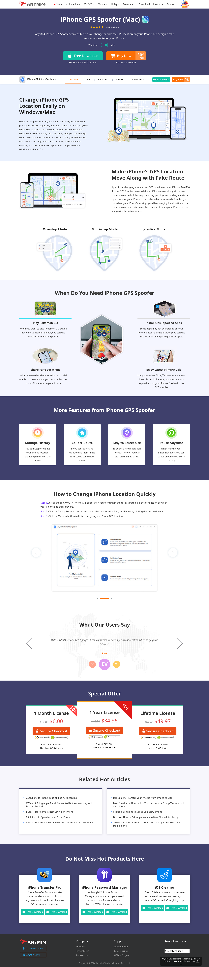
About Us (80, 947)
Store (59, 4)
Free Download (161, 79)
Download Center (34, 948)
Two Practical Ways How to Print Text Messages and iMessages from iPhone (147, 824)
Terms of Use (82, 955)
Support (171, 4)
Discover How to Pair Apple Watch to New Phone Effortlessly (145, 817)
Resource (158, 4)
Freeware (128, 4)
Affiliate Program (122, 955)
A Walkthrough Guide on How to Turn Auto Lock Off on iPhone (59, 822)
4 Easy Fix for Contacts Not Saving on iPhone (49, 811)
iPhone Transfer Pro (44, 887)
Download (144, 4)
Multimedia (72, 4)
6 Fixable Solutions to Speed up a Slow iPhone (137, 811)
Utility (114, 4)
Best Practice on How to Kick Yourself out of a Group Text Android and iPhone (148, 805)
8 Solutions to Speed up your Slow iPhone (48, 817)
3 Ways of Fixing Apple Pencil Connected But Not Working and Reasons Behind (59, 805)
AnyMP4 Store (33, 954)
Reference (103, 79)
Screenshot (138, 79)
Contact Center (121, 951)
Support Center (121, 947)
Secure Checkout (53, 731)
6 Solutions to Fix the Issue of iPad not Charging (51, 797)
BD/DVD (87, 4)
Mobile (101, 4)
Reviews (120, 79)
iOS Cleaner (164, 887)
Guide (88, 79)
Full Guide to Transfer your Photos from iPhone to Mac (142, 797)
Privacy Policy (82, 951)
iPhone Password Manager (104, 887)
